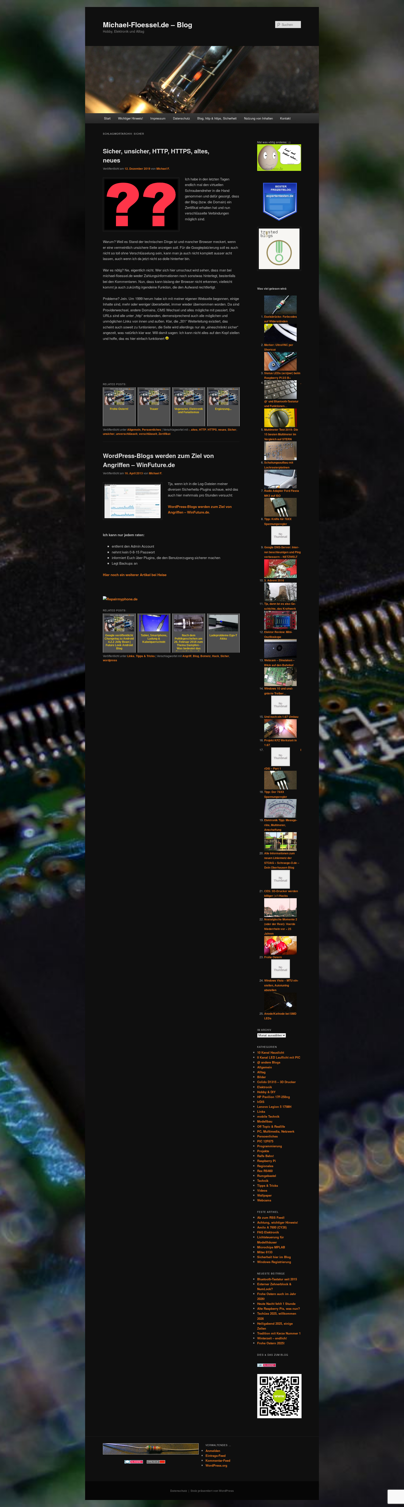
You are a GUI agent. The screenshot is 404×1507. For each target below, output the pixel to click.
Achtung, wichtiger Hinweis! (277, 1222)
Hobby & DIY (266, 1092)
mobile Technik (268, 1116)
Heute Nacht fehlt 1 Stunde (276, 1303)
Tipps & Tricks (145, 656)
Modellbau (264, 1121)
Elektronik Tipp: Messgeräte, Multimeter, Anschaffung (280, 825)
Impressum (158, 118)
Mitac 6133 (264, 1252)
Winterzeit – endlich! (272, 1338)
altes (194, 429)
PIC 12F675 (265, 1141)
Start (107, 118)
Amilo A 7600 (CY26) (272, 1227)
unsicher (109, 434)
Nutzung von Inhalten (258, 118)
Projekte (263, 1151)
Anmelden (213, 1450)
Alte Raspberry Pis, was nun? (278, 1308)
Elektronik (264, 1087)
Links (130, 656)
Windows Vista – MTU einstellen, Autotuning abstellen (281, 985)
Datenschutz (181, 118)
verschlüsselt (148, 434)
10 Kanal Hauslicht (270, 1052)
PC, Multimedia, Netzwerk (275, 1131)
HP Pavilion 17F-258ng (273, 1097)
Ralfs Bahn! (265, 1156)
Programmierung (269, 1146)
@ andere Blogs (268, 1062)
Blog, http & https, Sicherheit (217, 118)
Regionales (265, 1166)
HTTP (202, 429)
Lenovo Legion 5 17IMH (274, 1106)
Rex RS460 (265, 1171)
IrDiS (260, 1101)
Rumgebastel (266, 1175)
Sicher (232, 429)
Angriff (186, 656)
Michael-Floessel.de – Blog (147, 24)
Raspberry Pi (266, 1160)
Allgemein (134, 429)
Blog (196, 656)
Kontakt (285, 118)
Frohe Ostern (273, 957)
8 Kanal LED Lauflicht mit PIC (278, 1057)
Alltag (261, 1072)
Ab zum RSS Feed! (271, 1217)
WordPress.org (216, 1465)
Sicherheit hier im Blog (274, 1257)
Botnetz (205, 656)
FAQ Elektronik (268, 1232)
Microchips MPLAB (271, 1247)
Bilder (261, 1077)
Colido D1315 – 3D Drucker (276, 1082)
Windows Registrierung (274, 1262)
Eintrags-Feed (216, 1455)
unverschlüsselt (126, 434)
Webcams (264, 1200)
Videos (262, 1190)
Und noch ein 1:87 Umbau (281, 717)
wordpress (110, 660)
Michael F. (163, 168)
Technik (262, 1180)
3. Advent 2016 (274, 580)
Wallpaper (264, 1195)
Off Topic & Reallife (271, 1126)
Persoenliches (151, 429)
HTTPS (212, 429)
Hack (215, 656)
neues (222, 429)
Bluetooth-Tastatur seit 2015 (277, 1279)
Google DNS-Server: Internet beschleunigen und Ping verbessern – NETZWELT (282, 552)
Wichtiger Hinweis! (130, 118)
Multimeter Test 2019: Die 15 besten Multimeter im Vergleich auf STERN (281, 434)
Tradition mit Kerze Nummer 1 (279, 1333)
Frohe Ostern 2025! (271, 1343)
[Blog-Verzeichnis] (133, 1462)
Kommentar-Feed (218, 1460)
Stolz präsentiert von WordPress (212, 1491)
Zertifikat (164, 434)
